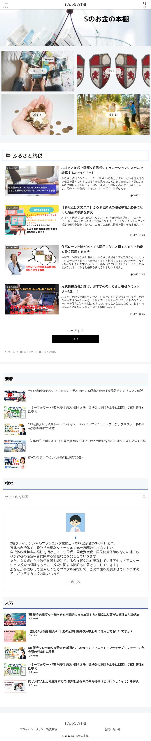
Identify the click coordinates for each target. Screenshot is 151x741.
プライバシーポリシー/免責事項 (38, 729)
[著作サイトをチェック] (72, 581)
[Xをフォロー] (78, 581)
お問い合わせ (112, 729)
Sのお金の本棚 (75, 4)
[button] (144, 497)
